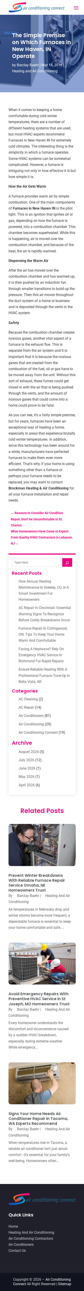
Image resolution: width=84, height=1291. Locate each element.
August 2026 (29, 752)
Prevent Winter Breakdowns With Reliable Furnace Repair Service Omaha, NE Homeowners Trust (37, 883)
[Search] (67, 562)
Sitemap (64, 1284)
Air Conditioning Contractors (31, 1238)
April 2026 (27, 785)
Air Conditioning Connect (38, 732)
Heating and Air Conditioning (35, 71)
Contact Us (17, 1250)
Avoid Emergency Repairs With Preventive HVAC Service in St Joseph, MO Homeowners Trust (39, 998)
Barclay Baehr (28, 65)
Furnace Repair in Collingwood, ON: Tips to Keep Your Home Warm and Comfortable (43, 634)
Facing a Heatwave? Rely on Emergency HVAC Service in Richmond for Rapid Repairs (41, 655)
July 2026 (26, 760)
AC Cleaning (28, 699)
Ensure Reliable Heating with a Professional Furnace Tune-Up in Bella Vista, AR (44, 675)
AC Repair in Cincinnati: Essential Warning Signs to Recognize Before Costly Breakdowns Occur (45, 614)
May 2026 (26, 776)
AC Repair (26, 707)
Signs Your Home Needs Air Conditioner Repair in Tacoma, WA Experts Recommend (38, 1118)
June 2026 (27, 768)
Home (13, 1226)
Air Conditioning (31, 724)
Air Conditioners (31, 716)
